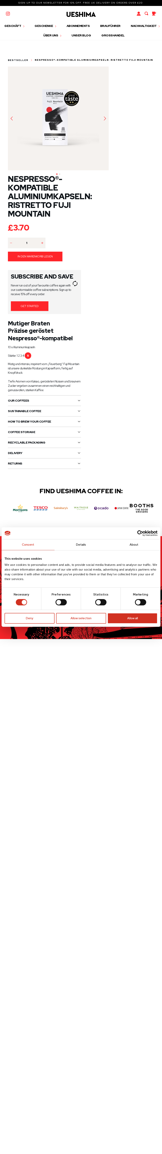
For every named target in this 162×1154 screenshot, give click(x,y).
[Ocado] (101, 508)
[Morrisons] (20, 508)
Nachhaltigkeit (144, 26)
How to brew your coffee (29, 422)
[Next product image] (105, 118)
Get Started (30, 306)
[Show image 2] (59, 174)
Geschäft (13, 26)
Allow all (132, 618)
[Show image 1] (56, 174)
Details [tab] (81, 545)
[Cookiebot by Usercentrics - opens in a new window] (140, 533)
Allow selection (81, 618)
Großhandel (113, 35)
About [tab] (134, 545)
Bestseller (18, 60)
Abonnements (78, 26)
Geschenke (44, 26)
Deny (29, 618)
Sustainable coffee (24, 411)
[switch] (61, 602)
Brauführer (110, 26)
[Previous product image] (12, 118)
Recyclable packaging (26, 443)
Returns (15, 464)
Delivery (15, 453)
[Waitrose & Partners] (81, 508)
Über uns (51, 35)
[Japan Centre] (121, 508)
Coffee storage (21, 432)
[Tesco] (40, 508)
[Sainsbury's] (61, 508)
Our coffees (18, 401)
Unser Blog (81, 35)
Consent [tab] (28, 545)
